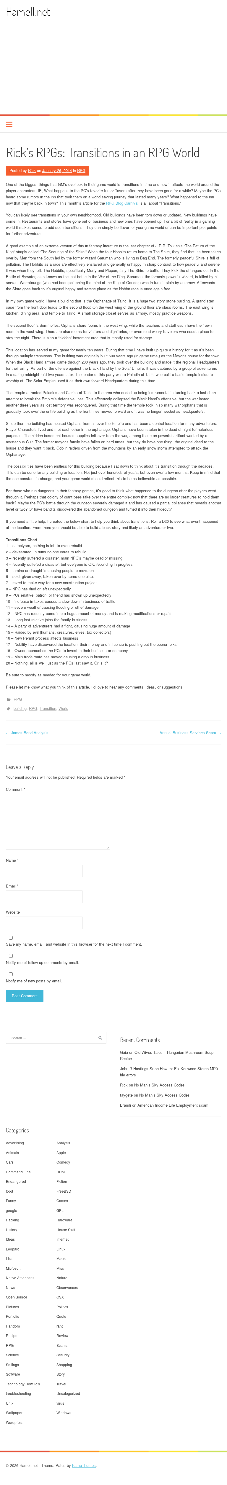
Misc (60, 1268)
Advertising (15, 1142)
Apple (61, 1152)
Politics (62, 1306)
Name (12, 860)
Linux (60, 1248)
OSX (60, 1296)
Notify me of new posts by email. (34, 981)
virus (60, 1403)
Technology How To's (23, 1383)
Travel (61, 1383)
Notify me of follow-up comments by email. (42, 962)
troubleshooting (18, 1393)
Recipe (11, 1335)
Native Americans (20, 1277)
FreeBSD (63, 1191)
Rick (32, 170)
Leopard (13, 1248)
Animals (12, 1152)
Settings (12, 1364)
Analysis (63, 1142)
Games (62, 1200)
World (63, 708)
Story (60, 1373)
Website (13, 912)
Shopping (64, 1364)
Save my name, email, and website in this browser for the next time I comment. (74, 944)
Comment (15, 789)
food (9, 1191)
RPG (81, 170)
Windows (63, 1412)
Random (13, 1325)
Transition (48, 708)
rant (59, 1325)
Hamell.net (28, 11)
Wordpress (14, 1422)
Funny (11, 1200)
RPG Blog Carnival (122, 203)
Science (12, 1354)
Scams (61, 1345)
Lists (9, 1258)
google (11, 1210)
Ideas (10, 1239)
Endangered (16, 1181)
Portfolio (12, 1316)
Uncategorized (68, 1393)
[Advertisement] (113, 69)
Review (62, 1335)
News (10, 1287)
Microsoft (13, 1268)
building (20, 708)
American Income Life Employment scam (172, 1105)
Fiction (61, 1181)
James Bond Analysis (27, 732)
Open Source (16, 1296)
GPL (60, 1210)
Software (13, 1373)
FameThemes (84, 1465)
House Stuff (65, 1229)
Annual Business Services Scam (190, 732)
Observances (67, 1287)
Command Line (18, 1171)
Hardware (64, 1219)
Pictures (12, 1306)
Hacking (12, 1219)
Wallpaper (14, 1412)
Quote (61, 1316)
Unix (9, 1403)
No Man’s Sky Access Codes (159, 1085)
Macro (61, 1258)
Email (12, 886)
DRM (60, 1171)
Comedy (63, 1161)
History (11, 1229)
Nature (61, 1277)
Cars (10, 1161)
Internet (62, 1239)
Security (62, 1354)
